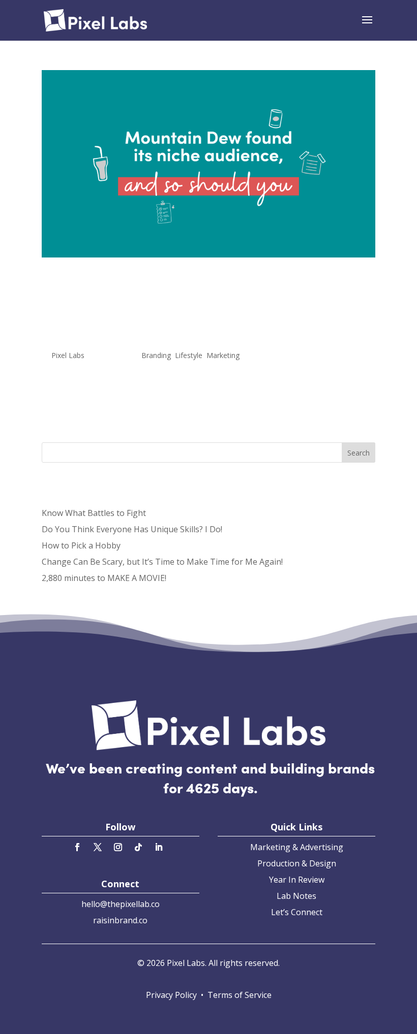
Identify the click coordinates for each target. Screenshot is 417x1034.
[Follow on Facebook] (77, 847)
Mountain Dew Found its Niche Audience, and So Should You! (176, 308)
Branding (156, 355)
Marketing (223, 355)
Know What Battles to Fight (94, 513)
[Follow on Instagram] (118, 847)
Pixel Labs (67, 355)
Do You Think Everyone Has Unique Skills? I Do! (132, 529)
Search (358, 453)
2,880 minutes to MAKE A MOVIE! (104, 578)
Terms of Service (239, 994)
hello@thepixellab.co (120, 904)
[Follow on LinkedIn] (159, 847)
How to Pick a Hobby (81, 545)
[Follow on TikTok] (138, 847)
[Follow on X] (98, 847)
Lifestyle (188, 355)
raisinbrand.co (120, 920)
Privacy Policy (171, 994)
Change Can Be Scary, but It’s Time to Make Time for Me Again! (162, 561)
